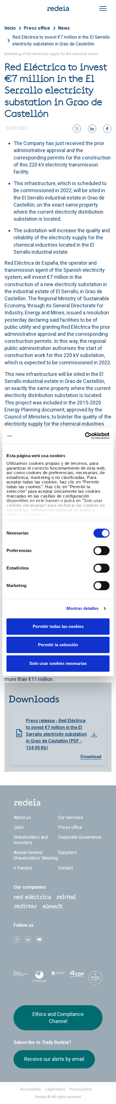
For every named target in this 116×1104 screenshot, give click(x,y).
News (64, 28)
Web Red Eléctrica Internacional (25, 906)
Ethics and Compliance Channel (58, 1017)
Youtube (39, 939)
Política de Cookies (26, 514)
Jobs (19, 827)
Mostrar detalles (82, 608)
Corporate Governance (80, 837)
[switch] (101, 550)
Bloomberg (95, 978)
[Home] (58, 8)
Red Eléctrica (32, 896)
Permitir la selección (58, 644)
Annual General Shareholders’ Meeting (36, 855)
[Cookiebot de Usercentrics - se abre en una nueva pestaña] (85, 435)
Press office (37, 28)
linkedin (28, 939)
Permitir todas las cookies (58, 626)
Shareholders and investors (31, 839)
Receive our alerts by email (54, 1059)
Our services (70, 817)
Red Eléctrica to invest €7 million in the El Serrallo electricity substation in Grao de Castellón (61, 40)
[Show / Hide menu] (103, 8)
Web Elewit (53, 906)
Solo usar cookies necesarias (58, 663)
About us (22, 817)
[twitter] (77, 128)
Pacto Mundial (58, 977)
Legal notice (55, 1089)
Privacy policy (81, 1089)
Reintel (66, 896)
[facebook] (107, 128)
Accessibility (30, 1089)
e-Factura (23, 868)
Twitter (17, 939)
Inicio (10, 28)
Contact (65, 868)
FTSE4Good (39, 978)
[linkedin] (92, 128)
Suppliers (67, 852)
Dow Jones (21, 977)
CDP (77, 977)
